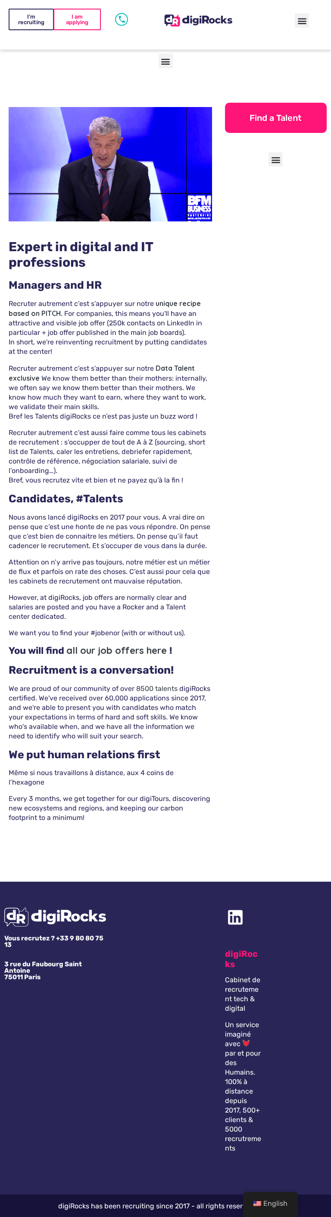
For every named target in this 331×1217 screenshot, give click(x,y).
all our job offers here (116, 650)
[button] (302, 20)
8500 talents (157, 688)
